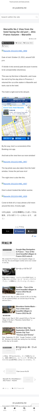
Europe (19, 43)
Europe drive (29, 43)
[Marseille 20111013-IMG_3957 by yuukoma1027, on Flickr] (14, 162)
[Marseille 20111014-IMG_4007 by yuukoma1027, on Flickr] (14, 184)
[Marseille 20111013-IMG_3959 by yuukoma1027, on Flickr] (14, 51)
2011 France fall (9, 43)
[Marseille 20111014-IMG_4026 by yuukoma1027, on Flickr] (14, 196)
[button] (37, 17)
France (6, 46)
